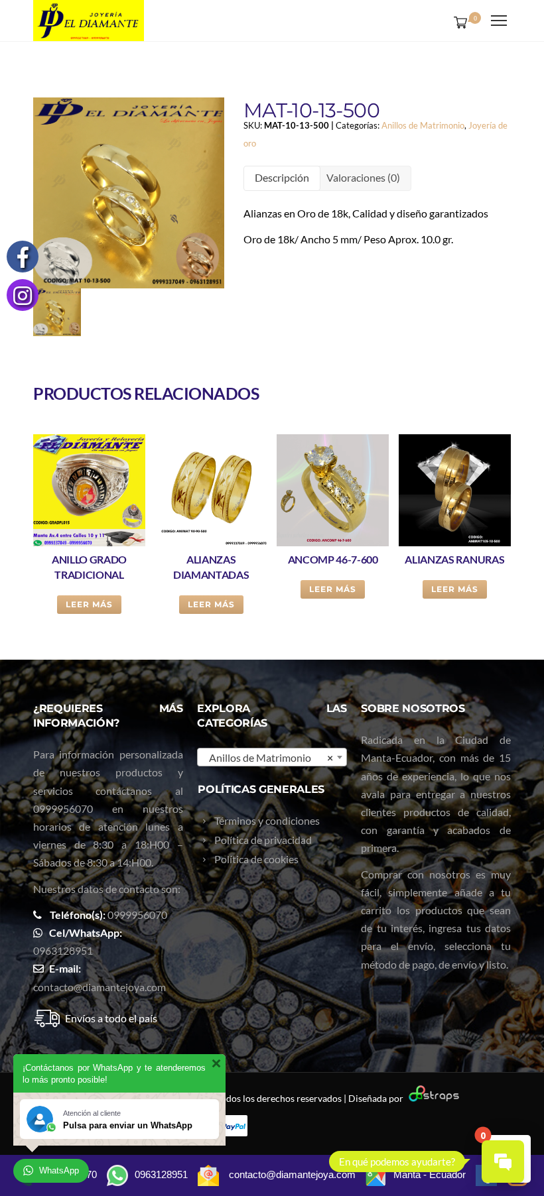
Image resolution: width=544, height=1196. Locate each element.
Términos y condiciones (267, 820)
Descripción (282, 177)
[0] (458, 22)
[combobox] (272, 757)
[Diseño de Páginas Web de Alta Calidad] (432, 1098)
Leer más (89, 604)
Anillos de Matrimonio (422, 125)
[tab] (281, 178)
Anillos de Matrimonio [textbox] (268, 757)
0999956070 (63, 808)
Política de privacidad (263, 839)
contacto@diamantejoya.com (99, 987)
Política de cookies (256, 859)
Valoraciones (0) (363, 177)
